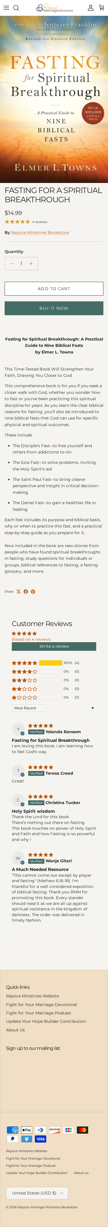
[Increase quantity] (33, 263)
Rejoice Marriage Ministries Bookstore (47, 1207)
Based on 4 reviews (31, 639)
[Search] (19, 7)
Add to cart (54, 288)
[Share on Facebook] (26, 591)
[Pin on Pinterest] (33, 591)
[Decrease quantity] (10, 263)
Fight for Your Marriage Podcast (38, 1013)
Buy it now (54, 308)
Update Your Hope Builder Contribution (46, 1021)
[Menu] (6, 7)
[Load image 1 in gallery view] (54, 99)
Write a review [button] (54, 646)
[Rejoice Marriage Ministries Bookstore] (54, 8)
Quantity (14, 251)
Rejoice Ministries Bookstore (40, 232)
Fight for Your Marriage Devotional (41, 1004)
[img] (40, 725)
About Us (15, 1030)
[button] (24, 663)
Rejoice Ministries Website (32, 996)
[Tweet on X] (18, 591)
